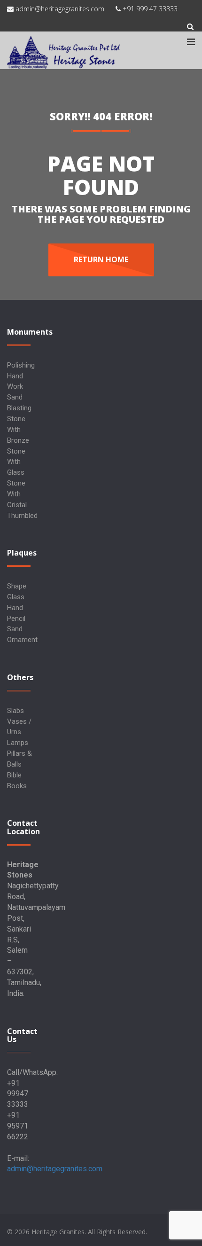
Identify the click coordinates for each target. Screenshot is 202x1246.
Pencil (16, 618)
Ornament (22, 639)
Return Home (101, 259)
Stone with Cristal (17, 494)
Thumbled (22, 515)
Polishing (21, 365)
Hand (15, 607)
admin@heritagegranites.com (54, 1168)
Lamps (17, 742)
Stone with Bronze (18, 430)
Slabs (15, 710)
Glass (15, 597)
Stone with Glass (16, 462)
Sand (15, 629)
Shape (16, 586)
